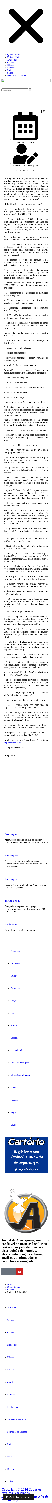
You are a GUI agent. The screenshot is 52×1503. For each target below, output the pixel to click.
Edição (10, 65)
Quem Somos (13, 54)
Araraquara (12, 60)
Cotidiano (11, 62)
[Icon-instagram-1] (12, 1271)
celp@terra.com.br (12, 742)
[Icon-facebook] (5, 1271)
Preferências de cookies (18, 1497)
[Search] (30, 89)
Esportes (11, 67)
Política (10, 70)
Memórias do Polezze (17, 75)
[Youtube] (19, 1271)
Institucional (12, 900)
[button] (26, 26)
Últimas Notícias (14, 57)
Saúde (10, 73)
